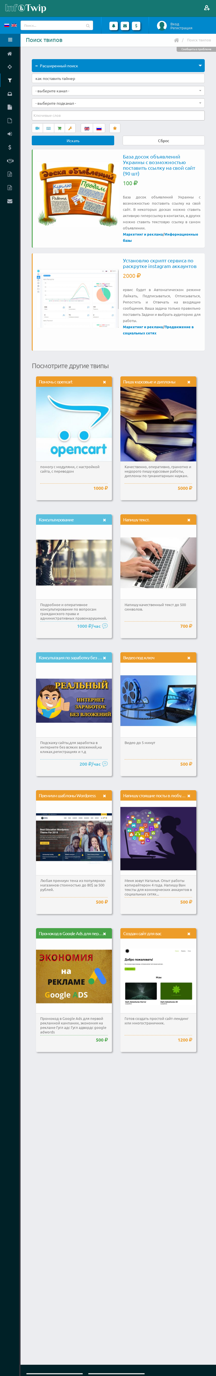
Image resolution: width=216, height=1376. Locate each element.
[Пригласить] (206, 7)
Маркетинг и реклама (143, 234)
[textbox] (47, 115)
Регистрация (181, 28)
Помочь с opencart (55, 381)
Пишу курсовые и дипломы (149, 381)
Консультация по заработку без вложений (78, 657)
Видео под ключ (138, 657)
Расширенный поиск (59, 65)
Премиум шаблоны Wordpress (67, 795)
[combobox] (118, 90)
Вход (174, 24)
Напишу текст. (136, 519)
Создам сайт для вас (142, 933)
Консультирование (56, 519)
